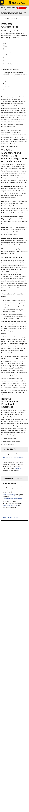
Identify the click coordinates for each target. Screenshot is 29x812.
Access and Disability (9, 495)
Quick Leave (21, 8)
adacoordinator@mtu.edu (10, 505)
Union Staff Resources (10, 439)
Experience (18, 468)
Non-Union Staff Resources (11, 442)
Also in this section (11, 18)
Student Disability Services (10, 517)
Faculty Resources (8, 444)
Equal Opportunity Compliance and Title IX (14, 9)
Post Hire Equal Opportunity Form (13, 457)
